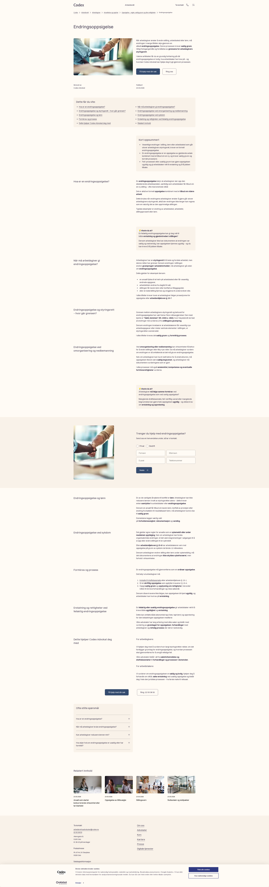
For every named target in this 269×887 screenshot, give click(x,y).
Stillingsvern (141, 800)
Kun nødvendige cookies (203, 876)
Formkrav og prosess (88, 119)
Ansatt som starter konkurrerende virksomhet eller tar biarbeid (87, 803)
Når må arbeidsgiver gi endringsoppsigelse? (156, 107)
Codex (76, 12)
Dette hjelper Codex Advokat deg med (95, 123)
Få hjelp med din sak (148, 71)
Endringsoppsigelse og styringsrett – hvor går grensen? (102, 111)
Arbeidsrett (85, 12)
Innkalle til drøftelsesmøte (150, 580)
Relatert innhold (144, 123)
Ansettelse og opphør (111, 12)
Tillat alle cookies (203, 869)
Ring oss (169, 71)
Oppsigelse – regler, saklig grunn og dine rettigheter (139, 12)
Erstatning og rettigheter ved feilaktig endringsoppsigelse (162, 119)
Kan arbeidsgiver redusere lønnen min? (92, 735)
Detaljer (78, 883)
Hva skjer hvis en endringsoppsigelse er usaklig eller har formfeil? (99, 744)
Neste (142, 470)
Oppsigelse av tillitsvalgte (115, 800)
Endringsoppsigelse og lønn (90, 115)
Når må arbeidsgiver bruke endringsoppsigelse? (96, 727)
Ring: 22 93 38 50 (147, 692)
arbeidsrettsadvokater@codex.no (86, 829)
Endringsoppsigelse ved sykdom (151, 115)
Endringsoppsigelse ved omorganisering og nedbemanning (163, 111)
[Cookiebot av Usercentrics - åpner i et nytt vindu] (61, 882)
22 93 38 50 (78, 832)
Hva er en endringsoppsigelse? (92, 107)
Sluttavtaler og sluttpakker (178, 800)
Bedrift (152, 446)
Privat (142, 446)
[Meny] (193, 5)
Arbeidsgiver (96, 12)
